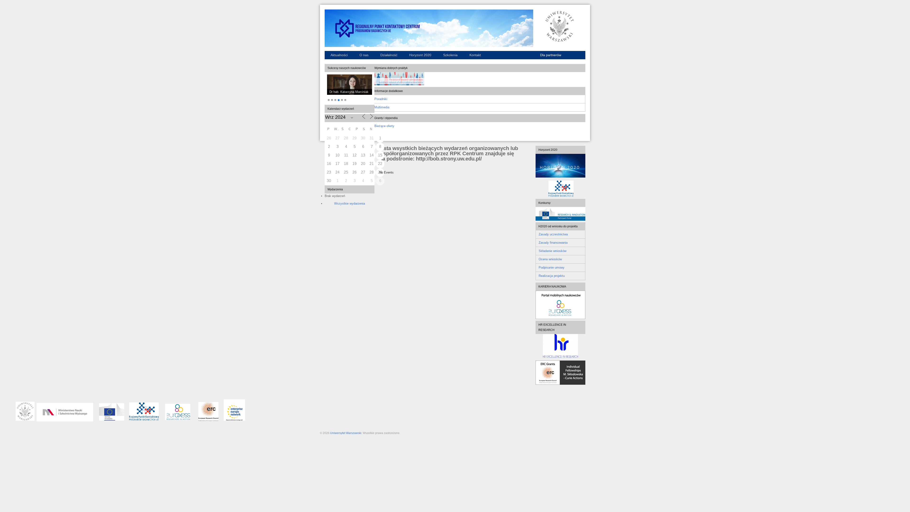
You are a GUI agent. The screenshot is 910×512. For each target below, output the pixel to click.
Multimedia (381, 107)
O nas (364, 55)
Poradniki (380, 99)
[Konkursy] (560, 219)
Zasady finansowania (553, 242)
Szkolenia (450, 55)
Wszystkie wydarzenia (349, 203)
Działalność (388, 55)
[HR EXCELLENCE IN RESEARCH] (560, 346)
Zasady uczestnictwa (553, 234)
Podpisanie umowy (551, 267)
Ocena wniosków (550, 259)
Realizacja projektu (552, 276)
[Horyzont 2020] (560, 166)
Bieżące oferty (384, 126)
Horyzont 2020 (420, 55)
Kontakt (475, 55)
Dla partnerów (550, 55)
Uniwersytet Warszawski (345, 433)
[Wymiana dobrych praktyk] (399, 84)
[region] (349, 88)
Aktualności (339, 55)
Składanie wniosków (552, 251)
